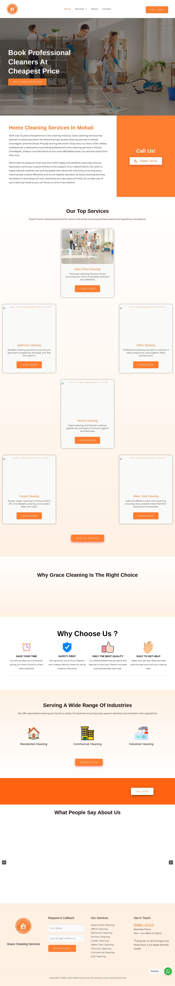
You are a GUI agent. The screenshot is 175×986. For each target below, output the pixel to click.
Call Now (157, 9)
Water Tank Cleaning (145, 496)
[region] (87, 862)
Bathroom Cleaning (29, 345)
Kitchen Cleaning (87, 420)
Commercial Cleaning (102, 952)
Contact (106, 9)
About (94, 9)
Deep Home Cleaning (87, 269)
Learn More (87, 288)
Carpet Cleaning (29, 496)
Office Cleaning (146, 345)
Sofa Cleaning (98, 956)
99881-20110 (144, 925)
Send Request (62, 948)
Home (67, 9)
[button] (85, 9)
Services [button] (79, 9)
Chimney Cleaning (101, 948)
